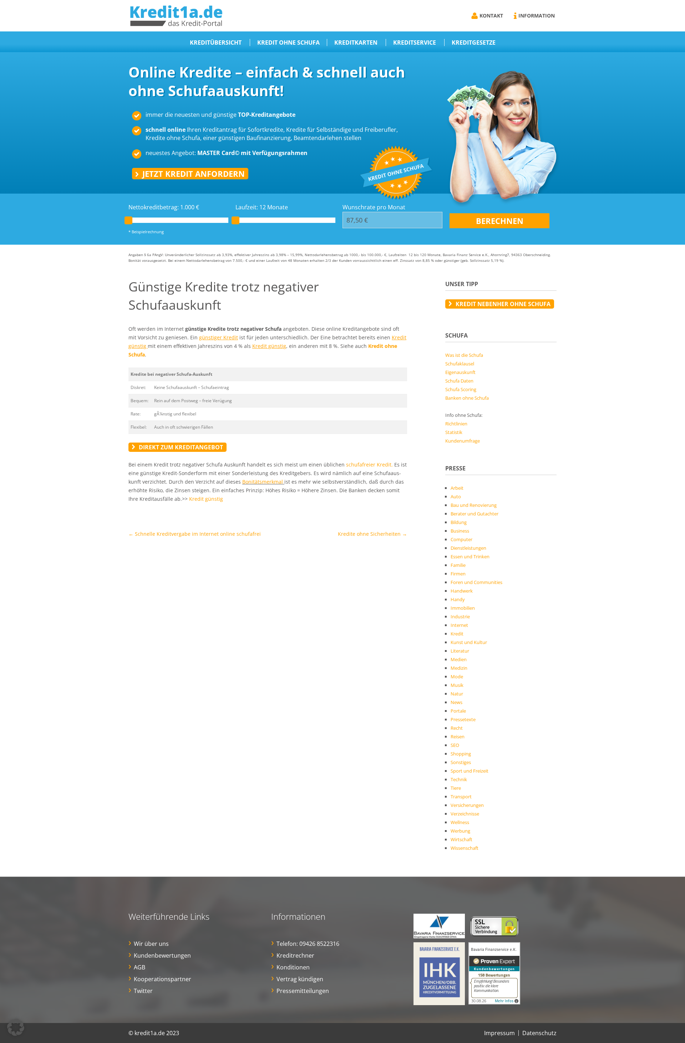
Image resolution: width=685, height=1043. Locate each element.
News (456, 702)
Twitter (143, 991)
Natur (457, 693)
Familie (458, 565)
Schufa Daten (459, 381)
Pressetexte (463, 719)
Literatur (460, 651)
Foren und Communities (476, 582)
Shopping (461, 753)
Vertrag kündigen (299, 979)
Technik (459, 779)
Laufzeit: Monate (261, 207)
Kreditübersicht (216, 42)
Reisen (458, 736)
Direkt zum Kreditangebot (181, 447)
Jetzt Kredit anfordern (193, 173)
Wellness (460, 822)
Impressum (499, 1033)
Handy (458, 599)
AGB (139, 967)
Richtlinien (456, 423)
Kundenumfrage (462, 441)
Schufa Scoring (460, 389)
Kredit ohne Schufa (288, 42)
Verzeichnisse (465, 813)
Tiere (456, 788)
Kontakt (491, 15)
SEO (455, 745)
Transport (461, 796)
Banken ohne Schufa (467, 398)
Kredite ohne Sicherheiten (372, 533)
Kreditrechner (295, 955)
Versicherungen (467, 805)
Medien (459, 659)
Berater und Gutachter (474, 513)
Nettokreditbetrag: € (163, 207)
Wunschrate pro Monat (373, 207)
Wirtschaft (461, 839)
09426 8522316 (319, 944)
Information (536, 15)
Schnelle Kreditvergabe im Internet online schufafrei (194, 533)
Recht (457, 728)
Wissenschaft (464, 848)
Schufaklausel (459, 363)
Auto (456, 496)
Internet (459, 625)
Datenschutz (539, 1033)
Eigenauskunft (460, 372)
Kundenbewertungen (162, 955)
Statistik (453, 432)
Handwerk (462, 591)
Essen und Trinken (470, 556)
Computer (461, 539)
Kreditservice (414, 42)
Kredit (457, 633)
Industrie (460, 616)
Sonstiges (461, 762)
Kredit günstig (206, 498)
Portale (458, 711)
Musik (457, 685)
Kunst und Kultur (469, 642)
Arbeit (457, 488)
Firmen (458, 573)
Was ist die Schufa (464, 355)
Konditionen (293, 967)
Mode (457, 676)
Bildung (459, 522)
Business (460, 531)
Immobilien (463, 608)
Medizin (459, 668)
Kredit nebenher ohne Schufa (503, 304)
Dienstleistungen (468, 548)
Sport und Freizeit (469, 771)
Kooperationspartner (162, 979)
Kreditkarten (355, 42)
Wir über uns (151, 944)
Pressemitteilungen (302, 991)
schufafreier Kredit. (369, 464)
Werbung (460, 831)
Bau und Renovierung (474, 505)
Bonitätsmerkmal (262, 481)
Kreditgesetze (474, 42)
